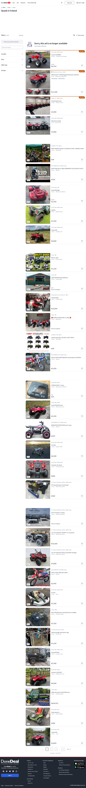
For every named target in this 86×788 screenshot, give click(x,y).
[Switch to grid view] (74, 35)
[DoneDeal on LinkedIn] (13, 771)
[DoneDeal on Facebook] (3, 771)
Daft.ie (29, 780)
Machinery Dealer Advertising (65, 774)
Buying (44, 764)
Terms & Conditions (18, 785)
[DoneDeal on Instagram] (16, 771)
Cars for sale (30, 762)
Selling (44, 767)
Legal (2, 785)
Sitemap (29, 773)
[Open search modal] (62, 2)
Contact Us (46, 771)
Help (44, 762)
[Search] (3, 47)
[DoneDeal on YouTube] (10, 771)
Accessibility (46, 777)
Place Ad (69, 2)
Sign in (10, 775)
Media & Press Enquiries (64, 764)
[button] (32, 2)
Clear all (21, 35)
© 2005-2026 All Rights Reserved (77, 785)
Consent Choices (47, 775)
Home (8, 7)
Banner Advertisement (64, 772)
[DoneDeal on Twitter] (7, 771)
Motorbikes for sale (32, 764)
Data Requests (46, 773)
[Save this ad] (82, 65)
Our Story (61, 762)
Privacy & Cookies (9, 785)
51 (63, 749)
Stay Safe (45, 769)
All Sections (30, 767)
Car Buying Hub (31, 775)
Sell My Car (30, 769)
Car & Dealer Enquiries (64, 770)
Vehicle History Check (33, 771)
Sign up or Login (80, 2)
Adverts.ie (30, 783)
